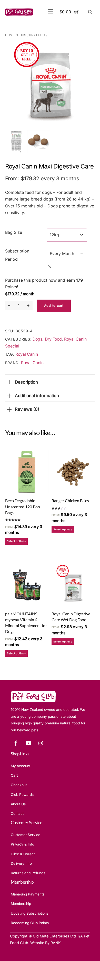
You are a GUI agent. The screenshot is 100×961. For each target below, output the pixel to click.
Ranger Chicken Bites (70, 500)
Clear (50, 267)
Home (9, 35)
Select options (16, 541)
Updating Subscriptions (29, 913)
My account (20, 766)
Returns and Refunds (28, 873)
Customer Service (25, 835)
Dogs (21, 35)
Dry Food (37, 35)
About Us (18, 804)
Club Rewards (22, 795)
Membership (21, 904)
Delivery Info (21, 863)
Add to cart (54, 306)
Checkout (19, 785)
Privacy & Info (22, 844)
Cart (14, 775)
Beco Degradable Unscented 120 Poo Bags (22, 506)
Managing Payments (27, 894)
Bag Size (13, 232)
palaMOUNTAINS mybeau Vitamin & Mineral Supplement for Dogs (26, 622)
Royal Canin (26, 354)
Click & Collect (23, 854)
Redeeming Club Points (30, 923)
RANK (56, 943)
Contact (17, 813)
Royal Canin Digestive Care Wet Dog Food (71, 616)
